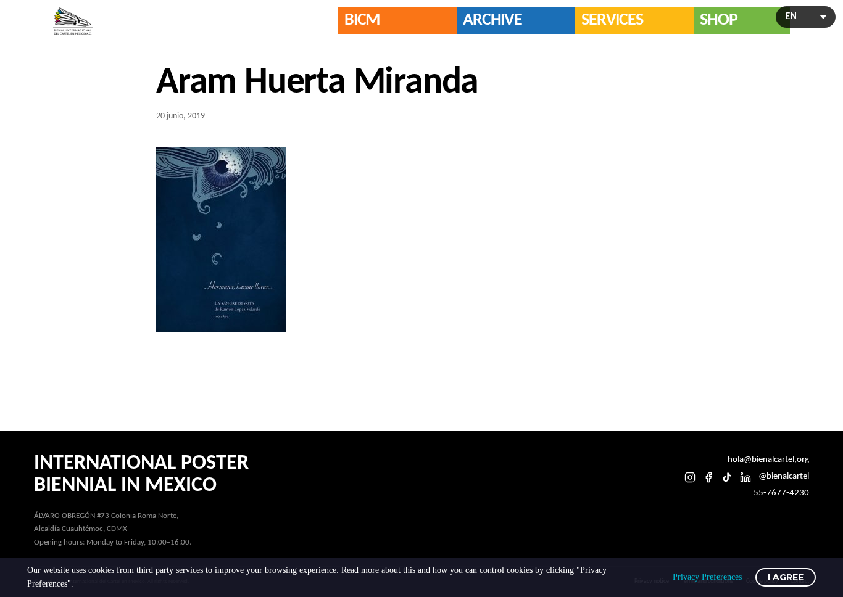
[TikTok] (727, 477)
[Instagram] (690, 477)
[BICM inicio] (73, 21)
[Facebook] (708, 477)
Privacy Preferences (707, 577)
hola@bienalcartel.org (768, 459)
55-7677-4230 (781, 493)
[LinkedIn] (745, 477)
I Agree (786, 577)
